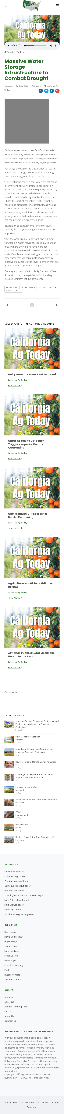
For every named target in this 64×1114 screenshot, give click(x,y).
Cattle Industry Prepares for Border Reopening (27, 515)
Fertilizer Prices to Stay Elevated (26, 788)
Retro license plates (21, 826)
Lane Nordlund (11, 951)
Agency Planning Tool (15, 1006)
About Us (9, 1016)
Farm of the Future (14, 871)
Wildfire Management (21, 813)
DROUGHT (53, 287)
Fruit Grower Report (14, 904)
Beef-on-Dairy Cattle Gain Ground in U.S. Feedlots (34, 839)
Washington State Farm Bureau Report (24, 895)
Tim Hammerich (12, 979)
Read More (14, 385)
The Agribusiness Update (17, 881)
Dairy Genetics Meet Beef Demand (32, 374)
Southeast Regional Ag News (19, 914)
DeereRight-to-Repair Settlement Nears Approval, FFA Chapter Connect (34, 776)
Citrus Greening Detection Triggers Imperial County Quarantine (26, 444)
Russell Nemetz (12, 974)
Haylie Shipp (10, 941)
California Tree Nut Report (17, 885)
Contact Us (10, 1020)
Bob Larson (10, 932)
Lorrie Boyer (10, 960)
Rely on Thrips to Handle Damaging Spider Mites (35, 763)
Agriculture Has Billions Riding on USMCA (31, 585)
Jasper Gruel (10, 946)
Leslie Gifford (11, 955)
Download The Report (16, 52)
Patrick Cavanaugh (14, 965)
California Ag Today (14, 876)
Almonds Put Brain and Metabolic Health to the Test (31, 654)
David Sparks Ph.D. (13, 936)
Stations (8, 997)
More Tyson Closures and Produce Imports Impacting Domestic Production (35, 751)
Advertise (9, 1001)
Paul (6, 970)
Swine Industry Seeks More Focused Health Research (36, 801)
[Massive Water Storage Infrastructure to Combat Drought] (32, 28)
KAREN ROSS (11, 287)
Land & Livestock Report (16, 900)
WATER (42, 287)
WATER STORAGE (13, 291)
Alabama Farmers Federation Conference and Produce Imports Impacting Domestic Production (37, 724)
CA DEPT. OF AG (28, 287)
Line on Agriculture (14, 890)
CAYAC (8, 1011)
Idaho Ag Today (12, 909)
